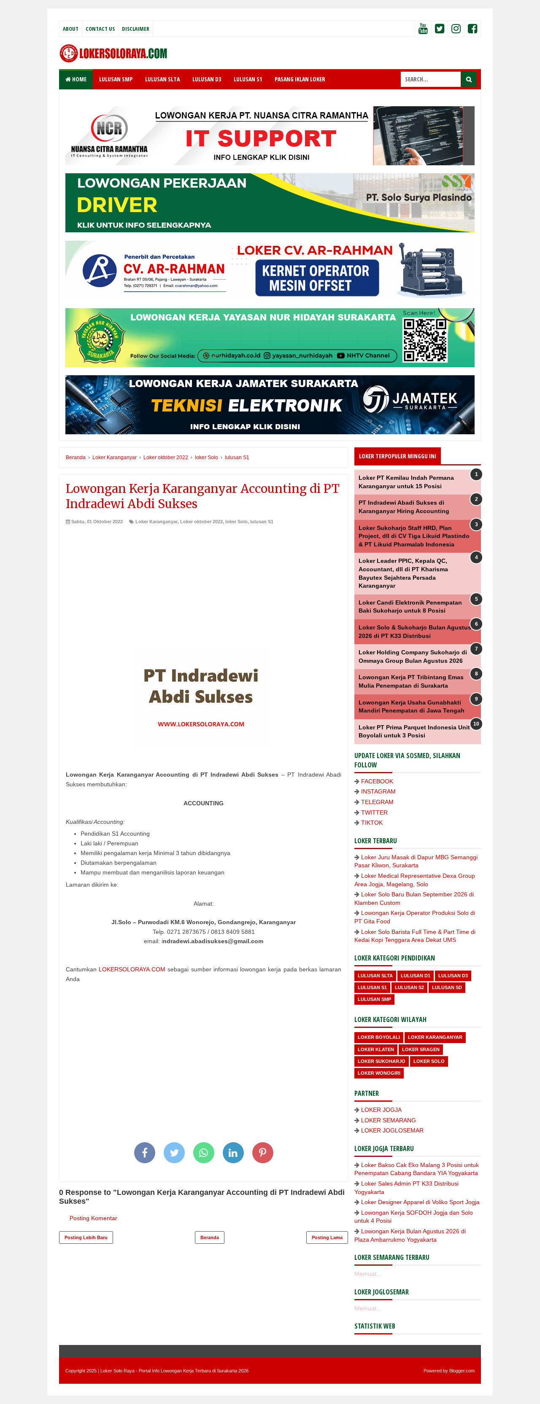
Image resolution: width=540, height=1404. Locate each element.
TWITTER (374, 812)
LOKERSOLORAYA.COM (132, 969)
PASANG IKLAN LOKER (300, 79)
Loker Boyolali (379, 1037)
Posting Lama (327, 1237)
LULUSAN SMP (115, 79)
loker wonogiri (379, 1073)
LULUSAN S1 (248, 79)
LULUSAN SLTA (162, 79)
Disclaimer (135, 28)
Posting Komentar (93, 1218)
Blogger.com (462, 1370)
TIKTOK (372, 822)
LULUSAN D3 (206, 79)
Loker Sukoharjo (381, 1061)
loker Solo (236, 521)
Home (78, 79)
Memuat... (367, 1273)
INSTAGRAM (378, 791)
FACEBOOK (377, 781)
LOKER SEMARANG (388, 1120)
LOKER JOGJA (381, 1109)
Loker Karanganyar (156, 521)
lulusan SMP (374, 999)
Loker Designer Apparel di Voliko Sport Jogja (420, 1202)
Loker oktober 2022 (201, 521)
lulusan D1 (415, 975)
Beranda (209, 1237)
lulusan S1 (261, 521)
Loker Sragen (421, 1049)
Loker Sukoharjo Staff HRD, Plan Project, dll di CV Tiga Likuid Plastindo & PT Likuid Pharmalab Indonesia (414, 536)
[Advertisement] (203, 588)
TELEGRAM (377, 802)
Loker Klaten (376, 1049)
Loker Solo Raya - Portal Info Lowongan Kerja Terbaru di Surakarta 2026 (174, 1370)
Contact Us (100, 28)
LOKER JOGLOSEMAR (392, 1130)
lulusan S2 (409, 987)
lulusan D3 (453, 975)
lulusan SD (447, 987)
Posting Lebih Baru (86, 1237)
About (70, 28)
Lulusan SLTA (375, 975)
